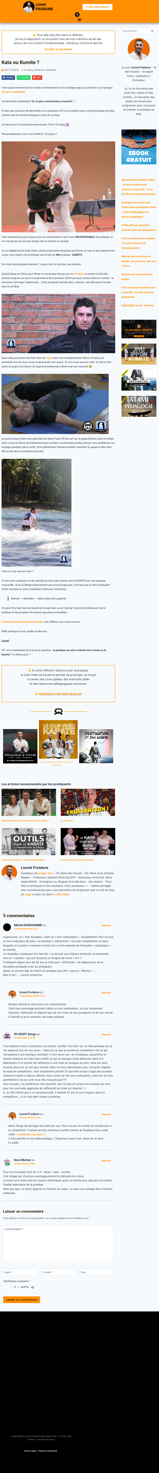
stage (28, 894)
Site (83, 1272)
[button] (79, 19)
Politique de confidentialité (47, 1451)
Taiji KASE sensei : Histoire (137, 305)
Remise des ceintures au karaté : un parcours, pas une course (138, 261)
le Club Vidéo (61, 894)
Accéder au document (58, 49)
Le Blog (28, 69)
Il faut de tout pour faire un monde (22, 621)
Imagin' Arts (46, 873)
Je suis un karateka (13, 91)
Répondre (106, 925)
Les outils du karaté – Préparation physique (23, 860)
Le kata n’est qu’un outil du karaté (77, 860)
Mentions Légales (30, 1451)
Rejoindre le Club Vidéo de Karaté (60, 693)
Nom (9, 1272)
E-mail (48, 1272)
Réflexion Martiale (45, 69)
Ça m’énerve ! (67, 820)
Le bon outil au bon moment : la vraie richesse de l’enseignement (138, 243)
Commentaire (14, 1229)
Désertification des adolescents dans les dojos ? (25, 820)
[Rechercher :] (138, 30)
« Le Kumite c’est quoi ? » (31, 1134)
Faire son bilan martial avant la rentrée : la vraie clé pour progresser (138, 292)
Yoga (49, 357)
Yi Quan (79, 273)
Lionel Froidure (29, 992)
